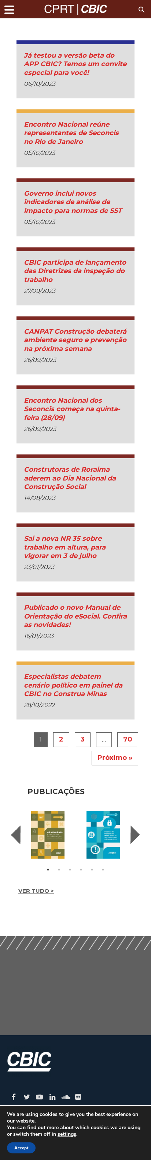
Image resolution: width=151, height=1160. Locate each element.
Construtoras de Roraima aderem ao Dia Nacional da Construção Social (70, 478)
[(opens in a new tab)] (48, 835)
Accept (21, 1148)
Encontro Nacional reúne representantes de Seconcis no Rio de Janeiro (71, 133)
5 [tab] (92, 869)
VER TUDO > (36, 890)
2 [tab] (59, 869)
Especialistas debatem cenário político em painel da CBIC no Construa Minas (73, 685)
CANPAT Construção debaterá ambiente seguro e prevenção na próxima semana (75, 340)
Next (135, 835)
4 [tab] (81, 869)
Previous (16, 835)
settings (67, 1134)
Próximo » (114, 758)
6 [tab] (103, 869)
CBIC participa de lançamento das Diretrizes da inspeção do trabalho (75, 271)
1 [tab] (48, 869)
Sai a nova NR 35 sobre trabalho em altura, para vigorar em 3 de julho (65, 547)
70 (127, 739)
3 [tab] (70, 869)
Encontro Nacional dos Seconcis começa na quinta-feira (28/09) (72, 409)
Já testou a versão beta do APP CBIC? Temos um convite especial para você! (75, 64)
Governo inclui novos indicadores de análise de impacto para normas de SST (73, 202)
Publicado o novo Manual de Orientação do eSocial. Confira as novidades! (75, 616)
